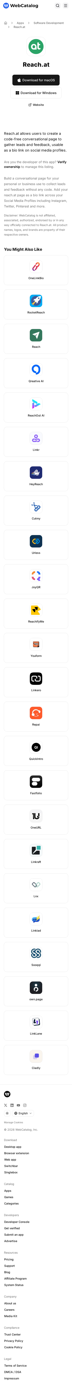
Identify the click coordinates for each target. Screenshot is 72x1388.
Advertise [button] (10, 1241)
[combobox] (23, 1113)
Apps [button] (7, 1190)
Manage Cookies (13, 1122)
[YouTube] (18, 1105)
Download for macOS (38, 80)
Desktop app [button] (12, 1146)
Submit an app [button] (14, 1234)
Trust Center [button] (12, 1334)
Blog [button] (7, 1272)
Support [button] (9, 1265)
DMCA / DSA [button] (12, 1372)
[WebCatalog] (7, 1094)
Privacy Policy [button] (13, 1340)
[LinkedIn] (12, 1105)
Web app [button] (10, 1159)
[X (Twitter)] (5, 1105)
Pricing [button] (9, 1259)
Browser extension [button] (16, 1153)
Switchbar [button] (11, 1166)
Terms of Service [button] (15, 1365)
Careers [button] (9, 1309)
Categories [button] (11, 1203)
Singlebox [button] (11, 1172)
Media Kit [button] (10, 1316)
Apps (20, 23)
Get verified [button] (12, 1228)
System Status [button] (14, 1285)
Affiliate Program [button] (15, 1278)
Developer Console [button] (16, 1221)
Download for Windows (39, 93)
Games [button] (8, 1197)
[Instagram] (24, 1105)
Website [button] (38, 104)
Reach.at (19, 27)
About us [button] (10, 1303)
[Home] (20, 5)
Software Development (49, 23)
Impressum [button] (11, 1378)
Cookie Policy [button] (13, 1347)
